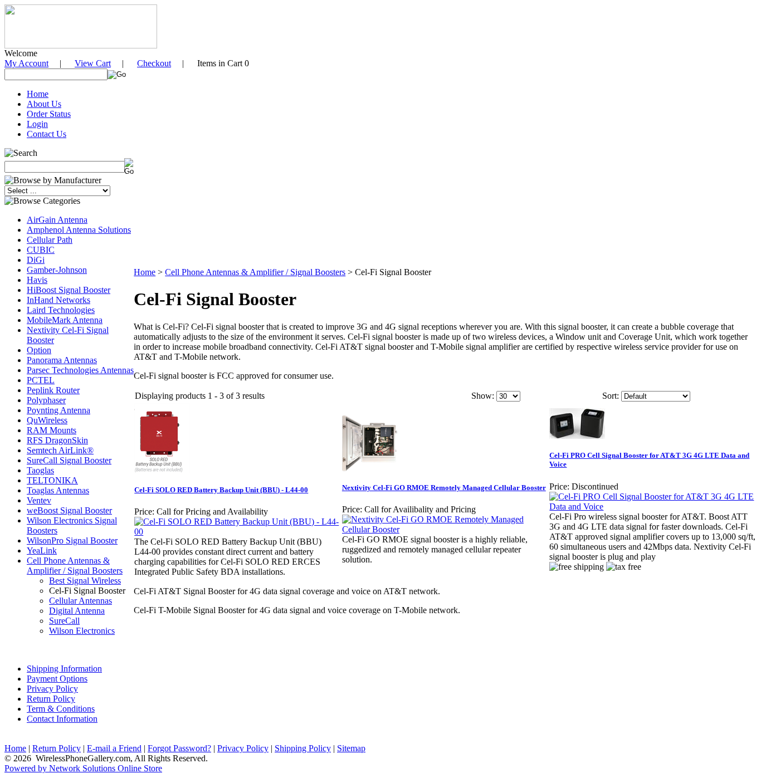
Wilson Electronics (82, 630)
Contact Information (62, 718)
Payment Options (57, 678)
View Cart (93, 63)
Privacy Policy (52, 688)
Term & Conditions (61, 708)
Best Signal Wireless (85, 580)
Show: (482, 395)
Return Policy (51, 698)
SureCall (64, 620)
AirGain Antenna (57, 219)
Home (37, 94)
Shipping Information (64, 668)
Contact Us (46, 134)
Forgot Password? (179, 748)
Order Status (49, 114)
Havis (37, 280)
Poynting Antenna (58, 410)
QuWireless (47, 420)
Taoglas (40, 470)
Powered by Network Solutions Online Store (83, 768)
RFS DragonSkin (57, 440)
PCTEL (41, 380)
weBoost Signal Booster (69, 510)
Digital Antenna (77, 610)
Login (37, 124)
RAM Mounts (51, 430)
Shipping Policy (303, 748)
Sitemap (351, 748)
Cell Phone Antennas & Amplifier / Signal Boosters (75, 565)
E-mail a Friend (114, 748)
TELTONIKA (52, 480)
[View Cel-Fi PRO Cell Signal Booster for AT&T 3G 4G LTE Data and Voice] (652, 506)
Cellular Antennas (80, 600)
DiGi (36, 260)
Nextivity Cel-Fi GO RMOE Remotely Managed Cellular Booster (444, 487)
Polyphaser (46, 400)
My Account (26, 63)
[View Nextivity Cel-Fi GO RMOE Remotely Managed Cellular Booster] (445, 529)
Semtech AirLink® (60, 450)
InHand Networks (58, 300)
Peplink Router (53, 390)
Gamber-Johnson (57, 270)
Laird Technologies (61, 310)
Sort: (610, 395)
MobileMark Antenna (65, 320)
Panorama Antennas (62, 360)
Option (39, 350)
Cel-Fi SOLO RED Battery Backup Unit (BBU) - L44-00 (221, 490)
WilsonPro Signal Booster (72, 540)
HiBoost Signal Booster (68, 290)
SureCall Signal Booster (69, 460)
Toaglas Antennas (58, 490)
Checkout (154, 63)
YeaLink (42, 550)
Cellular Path (49, 239)
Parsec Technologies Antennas (80, 370)
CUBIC (41, 250)
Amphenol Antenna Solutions (79, 229)
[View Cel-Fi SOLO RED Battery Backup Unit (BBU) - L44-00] (237, 531)
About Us (44, 104)
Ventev (39, 500)
